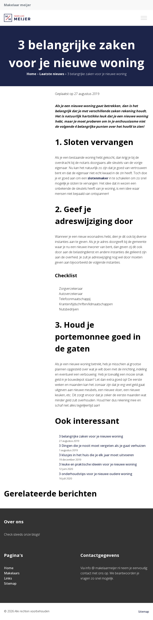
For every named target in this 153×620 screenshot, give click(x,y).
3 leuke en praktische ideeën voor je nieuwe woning (98, 464)
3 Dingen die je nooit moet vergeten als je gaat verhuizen (102, 445)
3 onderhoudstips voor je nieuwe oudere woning (95, 474)
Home (31, 74)
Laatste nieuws (51, 74)
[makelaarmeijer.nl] (17, 18)
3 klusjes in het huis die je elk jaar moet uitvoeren (96, 455)
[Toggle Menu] (144, 18)
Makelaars (12, 573)
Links (8, 578)
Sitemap (10, 583)
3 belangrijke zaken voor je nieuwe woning (91, 436)
